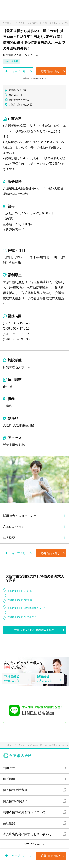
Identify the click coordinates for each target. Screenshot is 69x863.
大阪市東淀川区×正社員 (19, 591)
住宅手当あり (11, 61)
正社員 (7, 386)
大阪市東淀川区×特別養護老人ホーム (26, 608)
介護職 (7, 406)
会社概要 (9, 823)
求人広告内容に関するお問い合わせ (27, 834)
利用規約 (9, 768)
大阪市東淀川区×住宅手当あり (23, 616)
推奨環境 (9, 779)
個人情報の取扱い (15, 801)
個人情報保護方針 (15, 790)
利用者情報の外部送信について (24, 812)
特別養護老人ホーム (16, 367)
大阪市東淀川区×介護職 (19, 599)
